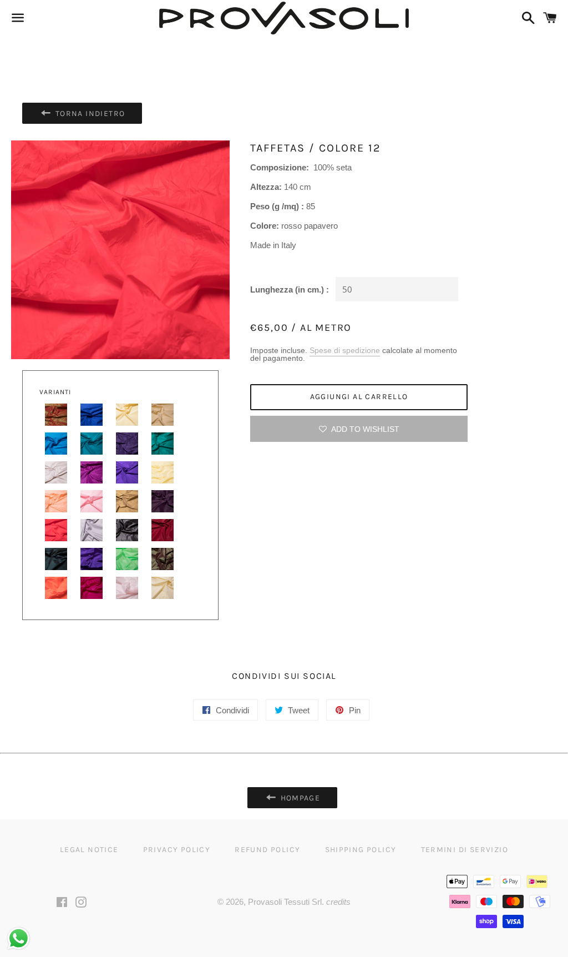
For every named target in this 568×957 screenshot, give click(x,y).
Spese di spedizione (345, 350)
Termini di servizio (465, 849)
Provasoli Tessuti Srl (285, 901)
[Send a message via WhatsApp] (19, 938)
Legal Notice (89, 849)
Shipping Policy (361, 849)
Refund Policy (267, 849)
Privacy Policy (177, 849)
